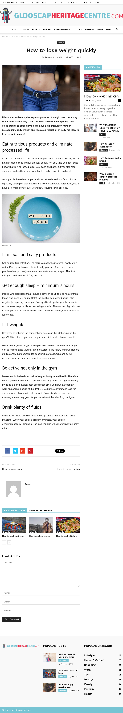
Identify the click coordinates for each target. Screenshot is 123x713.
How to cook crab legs (13, 536)
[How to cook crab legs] (14, 525)
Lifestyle (77, 29)
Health (47, 29)
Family (25, 29)
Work (100, 29)
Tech (108, 29)
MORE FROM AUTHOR (40, 510)
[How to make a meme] (41, 525)
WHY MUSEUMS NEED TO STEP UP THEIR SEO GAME (109, 128)
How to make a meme (39, 536)
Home (5, 36)
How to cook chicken (68, 469)
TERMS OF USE (57, 2)
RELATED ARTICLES (14, 510)
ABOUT (45, 2)
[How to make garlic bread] (90, 160)
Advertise (88, 2)
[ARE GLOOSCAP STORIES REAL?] (49, 657)
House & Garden (61, 29)
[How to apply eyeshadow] (90, 146)
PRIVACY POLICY (74, 2)
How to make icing (12, 469)
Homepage (34, 2)
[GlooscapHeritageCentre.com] (61, 15)
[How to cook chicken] (68, 525)
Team (47, 57)
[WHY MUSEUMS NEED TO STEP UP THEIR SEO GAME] (90, 128)
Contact (98, 2)
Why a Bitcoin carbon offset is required (108, 177)
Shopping (89, 29)
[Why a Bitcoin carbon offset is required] (90, 176)
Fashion (36, 29)
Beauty (16, 29)
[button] (117, 29)
